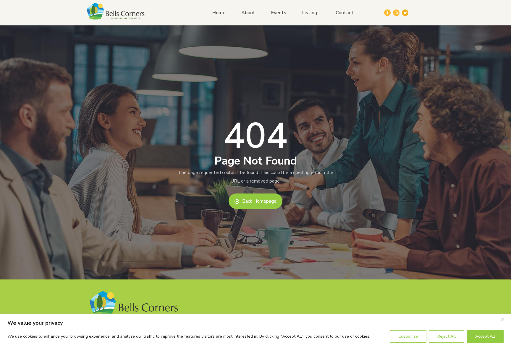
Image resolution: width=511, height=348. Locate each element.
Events (278, 12)
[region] (255, 331)
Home (218, 12)
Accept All (485, 336)
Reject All (446, 336)
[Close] (504, 319)
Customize (408, 336)
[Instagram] (396, 12)
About (248, 12)
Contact (345, 12)
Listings (311, 12)
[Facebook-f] (387, 12)
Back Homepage (259, 201)
